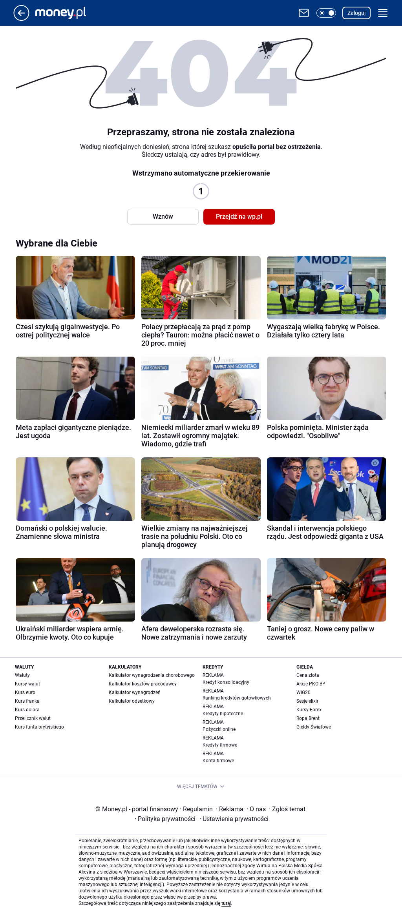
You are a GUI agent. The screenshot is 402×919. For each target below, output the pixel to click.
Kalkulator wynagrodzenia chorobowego (152, 675)
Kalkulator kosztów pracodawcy (143, 684)
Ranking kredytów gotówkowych (237, 698)
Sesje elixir (307, 701)
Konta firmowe (218, 760)
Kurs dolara (27, 709)
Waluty (22, 675)
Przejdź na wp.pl (239, 216)
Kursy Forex (309, 709)
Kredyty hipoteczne (223, 713)
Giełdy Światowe (313, 727)
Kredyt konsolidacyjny (226, 682)
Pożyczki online (219, 729)
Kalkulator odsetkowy (132, 701)
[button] (326, 13)
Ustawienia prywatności (234, 819)
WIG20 (303, 692)
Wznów (163, 216)
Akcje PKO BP (310, 684)
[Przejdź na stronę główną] (21, 18)
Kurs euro (25, 692)
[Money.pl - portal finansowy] (67, 13)
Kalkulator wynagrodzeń (135, 692)
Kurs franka (27, 701)
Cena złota (307, 675)
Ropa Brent (308, 718)
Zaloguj (356, 13)
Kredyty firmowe (220, 745)
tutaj (226, 903)
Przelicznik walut (33, 718)
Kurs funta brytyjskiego (39, 727)
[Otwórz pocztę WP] (304, 13)
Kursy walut (27, 684)
